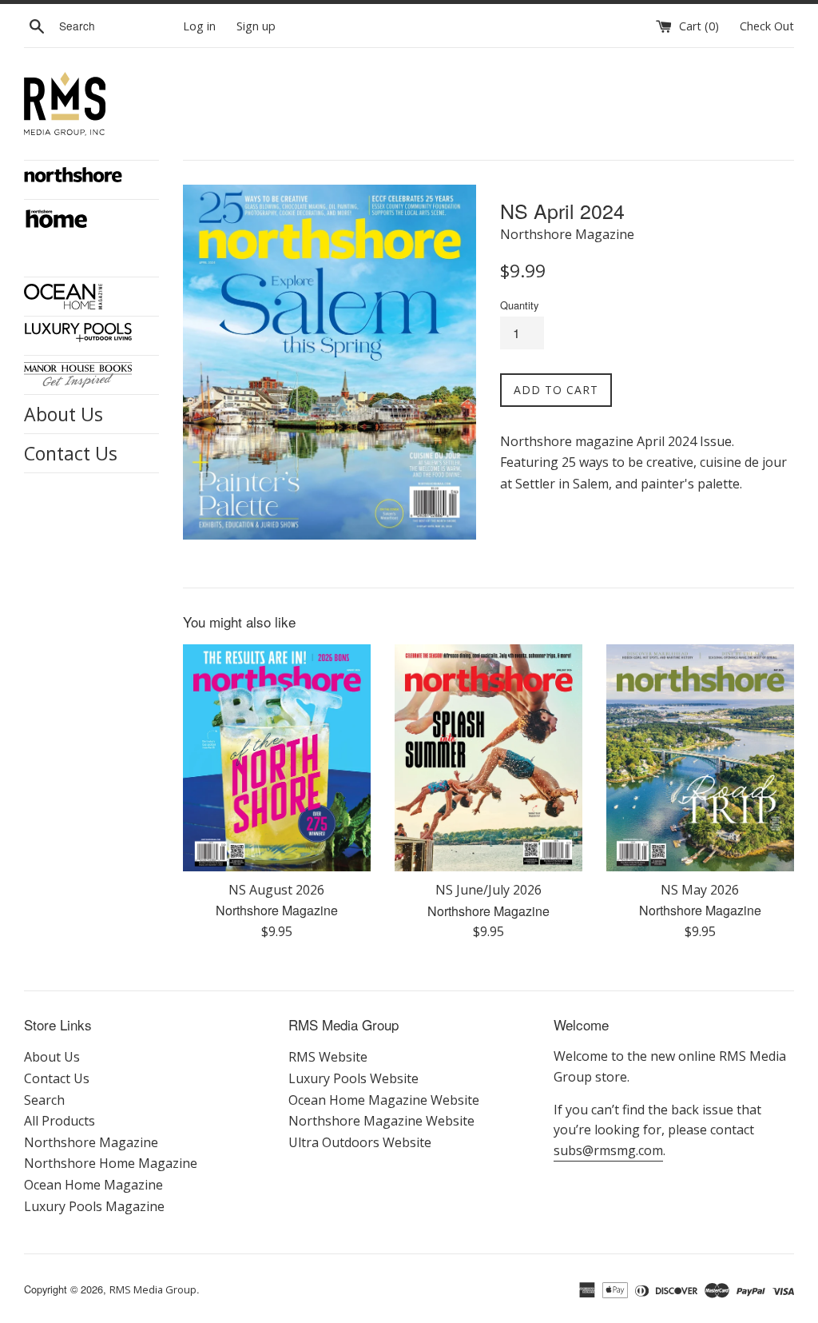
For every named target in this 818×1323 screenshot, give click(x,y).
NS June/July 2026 (488, 890)
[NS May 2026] (700, 757)
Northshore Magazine (91, 1142)
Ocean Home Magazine (93, 1184)
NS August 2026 (276, 890)
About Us (63, 414)
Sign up (256, 26)
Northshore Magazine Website (381, 1121)
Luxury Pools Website (353, 1078)
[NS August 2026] (277, 757)
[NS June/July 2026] (488, 757)
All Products (59, 1121)
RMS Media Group (153, 1289)
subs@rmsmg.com (608, 1150)
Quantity (519, 305)
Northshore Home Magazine (110, 1163)
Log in (199, 26)
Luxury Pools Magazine (94, 1206)
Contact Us (70, 453)
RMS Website (327, 1057)
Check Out (767, 26)
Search (44, 1100)
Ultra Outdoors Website (359, 1142)
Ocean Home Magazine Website (383, 1100)
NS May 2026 (700, 890)
